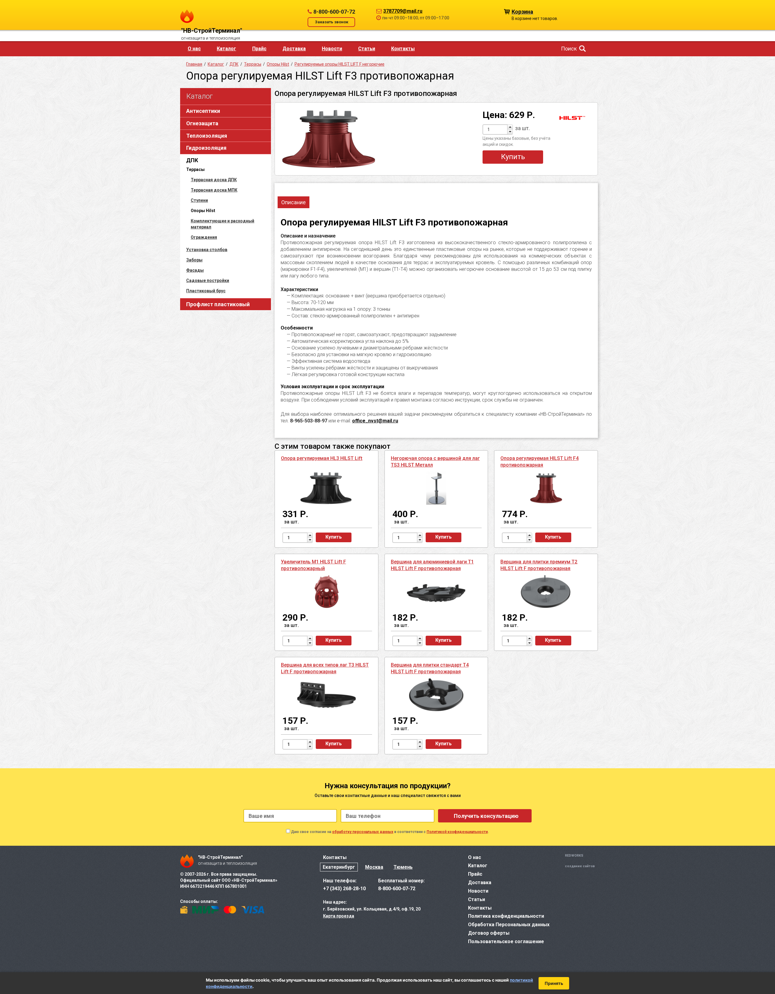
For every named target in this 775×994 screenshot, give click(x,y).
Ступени (199, 200)
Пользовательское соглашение (506, 941)
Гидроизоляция (206, 148)
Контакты (403, 48)
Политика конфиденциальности (506, 916)
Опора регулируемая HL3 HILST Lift (321, 458)
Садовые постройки (207, 280)
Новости (332, 48)
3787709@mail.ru (402, 11)
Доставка (294, 48)
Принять (554, 983)
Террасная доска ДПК (214, 179)
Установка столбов (206, 249)
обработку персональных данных (362, 832)
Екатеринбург (339, 867)
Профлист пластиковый (218, 304)
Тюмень (403, 867)
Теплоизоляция (206, 136)
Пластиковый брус (206, 290)
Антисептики (203, 111)
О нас (194, 48)
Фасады (195, 270)
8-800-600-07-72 (334, 11)
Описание (293, 202)
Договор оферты (489, 933)
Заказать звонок (331, 22)
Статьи (366, 48)
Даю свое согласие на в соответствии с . (390, 832)
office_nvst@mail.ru (375, 421)
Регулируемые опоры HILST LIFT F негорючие (339, 64)
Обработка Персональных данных (508, 924)
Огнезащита (202, 123)
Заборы (194, 260)
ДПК (192, 160)
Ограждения (204, 237)
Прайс (259, 48)
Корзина (522, 11)
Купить (513, 157)
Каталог (226, 48)
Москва (374, 867)
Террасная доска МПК (214, 190)
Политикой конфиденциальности (457, 832)
